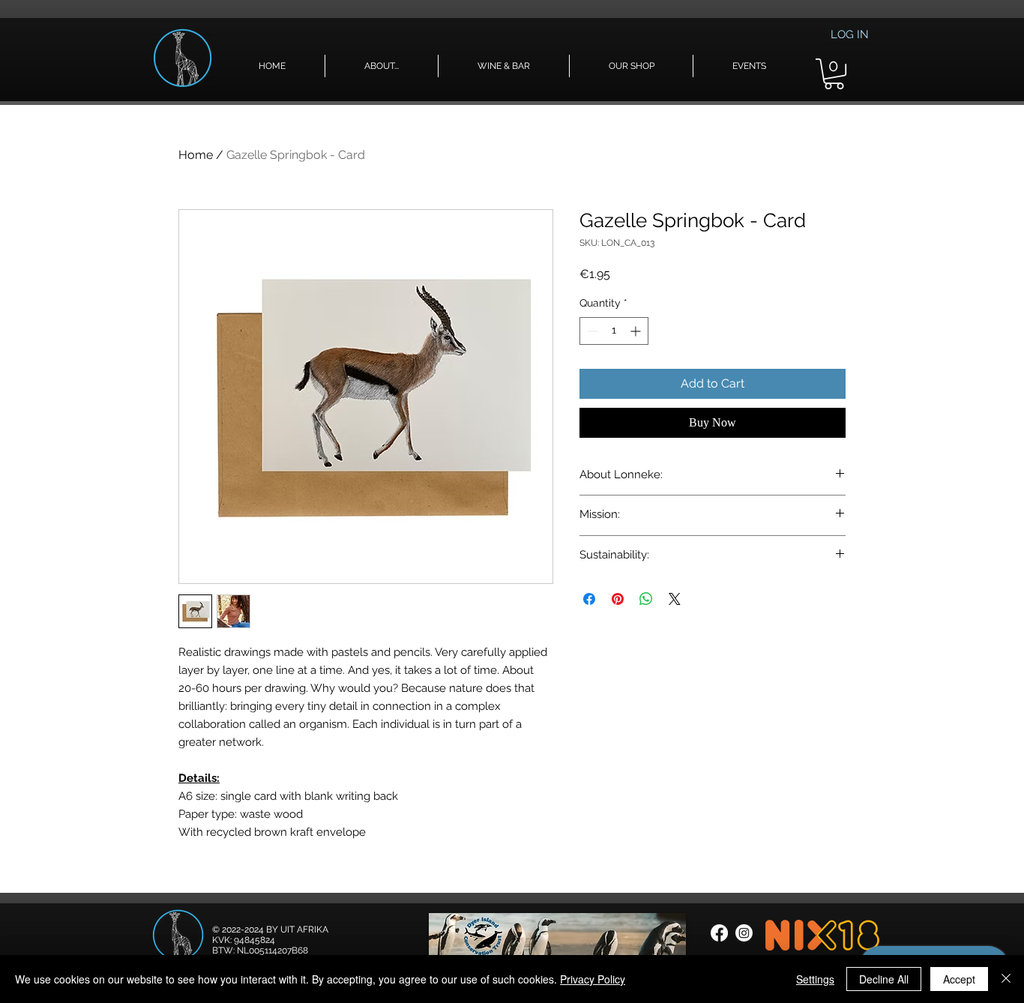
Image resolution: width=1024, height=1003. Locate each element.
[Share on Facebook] (589, 599)
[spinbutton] (613, 331)
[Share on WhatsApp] (646, 599)
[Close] (1006, 979)
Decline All (884, 979)
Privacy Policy (592, 979)
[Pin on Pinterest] (618, 599)
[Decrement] (591, 331)
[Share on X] (675, 599)
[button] (381, 66)
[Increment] (636, 331)
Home (195, 155)
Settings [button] (815, 979)
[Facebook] (719, 933)
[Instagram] (744, 933)
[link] (834, 73)
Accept (959, 979)
